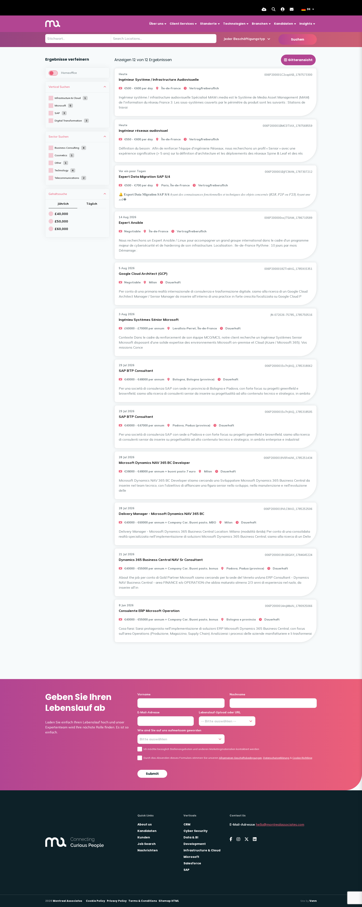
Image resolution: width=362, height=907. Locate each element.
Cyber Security (196, 831)
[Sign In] (282, 9)
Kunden (143, 837)
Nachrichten (147, 850)
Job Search (146, 844)
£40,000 (61, 214)
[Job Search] (273, 9)
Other (60, 162)
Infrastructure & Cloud (70, 98)
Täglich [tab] (91, 204)
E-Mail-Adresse (148, 712)
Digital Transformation (71, 120)
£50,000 (61, 221)
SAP (60, 113)
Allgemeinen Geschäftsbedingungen (240, 757)
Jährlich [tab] (63, 204)
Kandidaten (283, 24)
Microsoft (63, 105)
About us (144, 824)
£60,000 (61, 229)
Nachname (237, 694)
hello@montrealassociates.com (280, 824)
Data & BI (191, 837)
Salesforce (192, 863)
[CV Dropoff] (264, 9)
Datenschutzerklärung (276, 757)
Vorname (143, 694)
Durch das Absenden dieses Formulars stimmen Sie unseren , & (228, 757)
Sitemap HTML (169, 901)
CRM (187, 824)
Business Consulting (69, 147)
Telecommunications (69, 177)
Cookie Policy (95, 901)
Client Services (182, 24)
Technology (64, 170)
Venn (313, 901)
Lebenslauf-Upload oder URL (220, 712)
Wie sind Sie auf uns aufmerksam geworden (169, 730)
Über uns (156, 24)
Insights (305, 24)
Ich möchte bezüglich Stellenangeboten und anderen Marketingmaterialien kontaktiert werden (201, 749)
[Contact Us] (291, 9)
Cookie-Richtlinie (302, 757)
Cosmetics (63, 155)
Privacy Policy (117, 901)
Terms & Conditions (142, 901)
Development (195, 844)
